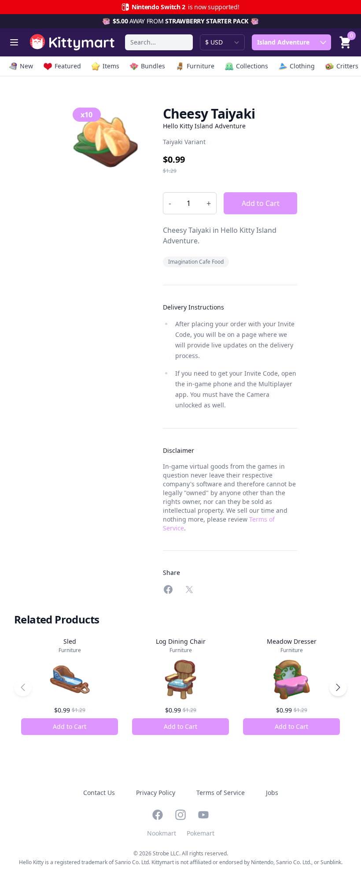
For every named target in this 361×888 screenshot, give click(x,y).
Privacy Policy (155, 792)
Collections (252, 66)
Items (111, 66)
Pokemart (200, 833)
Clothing (302, 66)
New (26, 66)
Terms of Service (220, 792)
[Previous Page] (23, 687)
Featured (68, 66)
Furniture (200, 66)
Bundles (153, 66)
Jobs (272, 792)
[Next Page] (338, 687)
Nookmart (161, 833)
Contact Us (99, 792)
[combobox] (159, 42)
